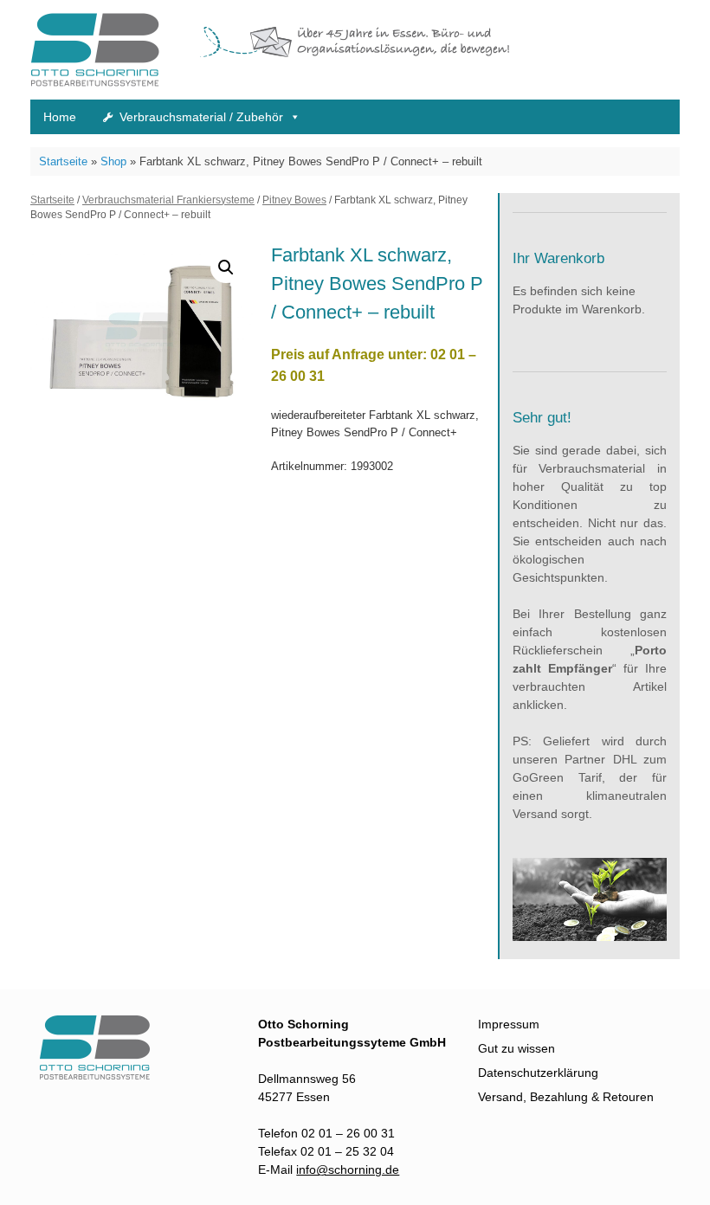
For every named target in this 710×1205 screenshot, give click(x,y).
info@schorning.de (347, 1169)
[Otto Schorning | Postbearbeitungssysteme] (104, 1075)
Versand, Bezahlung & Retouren (566, 1097)
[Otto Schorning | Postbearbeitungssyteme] (95, 50)
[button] (226, 267)
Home (59, 117)
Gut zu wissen (516, 1048)
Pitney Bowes (294, 200)
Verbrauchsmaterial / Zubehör (201, 117)
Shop (113, 161)
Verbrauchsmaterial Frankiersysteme (168, 200)
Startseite (63, 161)
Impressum (508, 1024)
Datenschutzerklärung (538, 1072)
